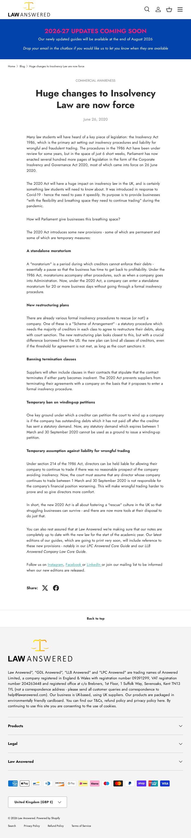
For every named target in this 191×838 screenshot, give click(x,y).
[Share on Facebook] (55, 587)
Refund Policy (56, 826)
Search (12, 826)
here (160, 700)
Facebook (74, 564)
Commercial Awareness (95, 80)
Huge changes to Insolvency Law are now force (56, 66)
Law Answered (26, 818)
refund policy (115, 700)
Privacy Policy (32, 826)
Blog (22, 66)
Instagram (55, 564)
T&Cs (98, 700)
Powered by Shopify (48, 818)
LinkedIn (94, 564)
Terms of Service (81, 826)
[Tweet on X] (45, 587)
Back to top (95, 618)
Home (11, 66)
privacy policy (145, 700)
